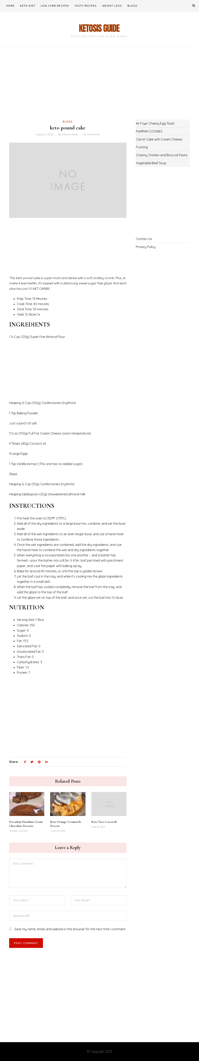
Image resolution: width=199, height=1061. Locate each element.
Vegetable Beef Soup (151, 163)
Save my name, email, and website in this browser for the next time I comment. (70, 929)
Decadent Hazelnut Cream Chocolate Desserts (26, 824)
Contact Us (144, 239)
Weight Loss (112, 5)
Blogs (132, 5)
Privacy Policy (145, 247)
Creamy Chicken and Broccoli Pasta (161, 155)
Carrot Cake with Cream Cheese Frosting (159, 143)
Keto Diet (27, 5)
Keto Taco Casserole (104, 822)
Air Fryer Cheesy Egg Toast (155, 123)
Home (10, 5)
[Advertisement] (68, 90)
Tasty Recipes (86, 5)
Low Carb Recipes (55, 5)
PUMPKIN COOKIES (149, 131)
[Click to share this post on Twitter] (32, 762)
